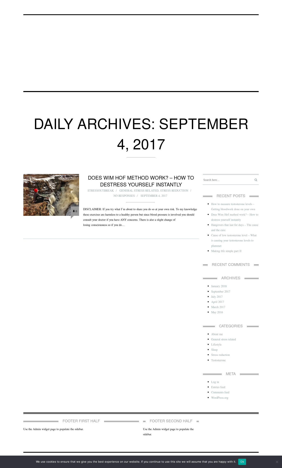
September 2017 (220, 291)
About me (217, 334)
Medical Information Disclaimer (78, 5)
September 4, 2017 (154, 196)
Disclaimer (118, 5)
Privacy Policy (35, 5)
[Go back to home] (141, 46)
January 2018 (219, 286)
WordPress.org (219, 398)
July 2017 (217, 297)
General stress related (139, 190)
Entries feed (218, 387)
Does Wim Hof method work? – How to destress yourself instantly (141, 181)
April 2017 (217, 302)
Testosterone (218, 360)
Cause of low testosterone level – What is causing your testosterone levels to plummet (234, 240)
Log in (215, 382)
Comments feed (220, 392)
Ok (242, 461)
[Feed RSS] (256, 5)
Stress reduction (174, 190)
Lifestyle (216, 344)
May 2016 (217, 312)
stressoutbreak (101, 190)
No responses (124, 196)
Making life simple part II (226, 251)
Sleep (214, 350)
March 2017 (218, 307)
